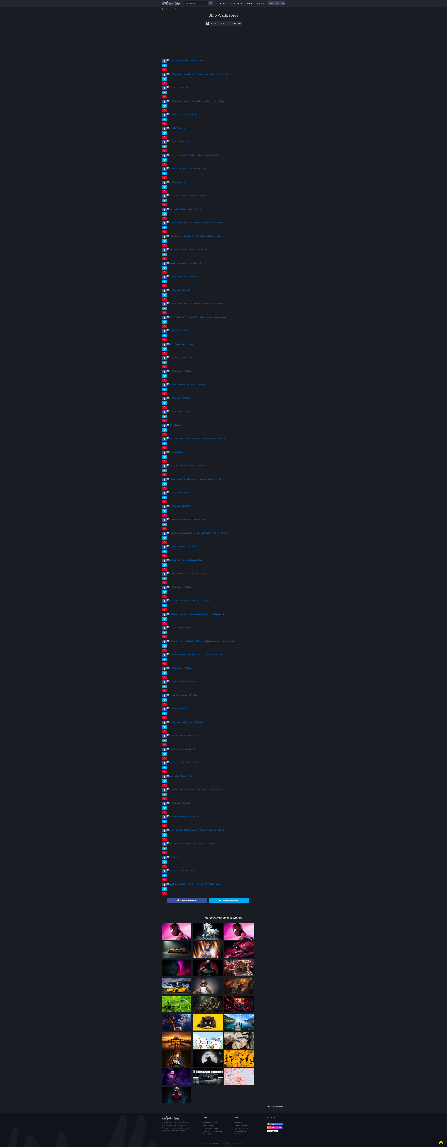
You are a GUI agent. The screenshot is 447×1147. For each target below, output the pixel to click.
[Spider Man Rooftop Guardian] (239, 958)
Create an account (276, 3)
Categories (237, 3)
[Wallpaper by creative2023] (239, 976)
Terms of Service (241, 1128)
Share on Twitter (230, 900)
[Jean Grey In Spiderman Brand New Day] (208, 958)
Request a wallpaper (210, 1128)
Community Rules (241, 1125)
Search (210, 3)
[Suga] (239, 1048)
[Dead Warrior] (208, 1012)
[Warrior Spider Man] (176, 1103)
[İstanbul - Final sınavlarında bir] (239, 1030)
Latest (224, 3)
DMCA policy (207, 1131)
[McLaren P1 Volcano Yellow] (176, 994)
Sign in (261, 3)
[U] (208, 1067)
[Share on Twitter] (164, 67)
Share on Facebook (188, 901)
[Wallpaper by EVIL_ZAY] (176, 939)
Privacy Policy (240, 1131)
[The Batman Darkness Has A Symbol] (208, 976)
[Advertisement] (223, 42)
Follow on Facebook (276, 1124)
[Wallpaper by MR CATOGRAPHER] (239, 1067)
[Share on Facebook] (164, 63)
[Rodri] (176, 1067)
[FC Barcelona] (239, 1012)
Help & (207, 1134)
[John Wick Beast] (176, 976)
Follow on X (273, 1131)
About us (238, 1123)
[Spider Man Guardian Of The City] (239, 939)
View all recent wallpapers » (276, 1106)
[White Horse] (208, 939)
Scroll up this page (441, 1142)
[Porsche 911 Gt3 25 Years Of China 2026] (176, 958)
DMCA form (218, 1131)
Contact (238, 1134)
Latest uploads (208, 1125)
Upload (250, 3)
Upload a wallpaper (210, 1123)
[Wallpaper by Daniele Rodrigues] (239, 1085)
